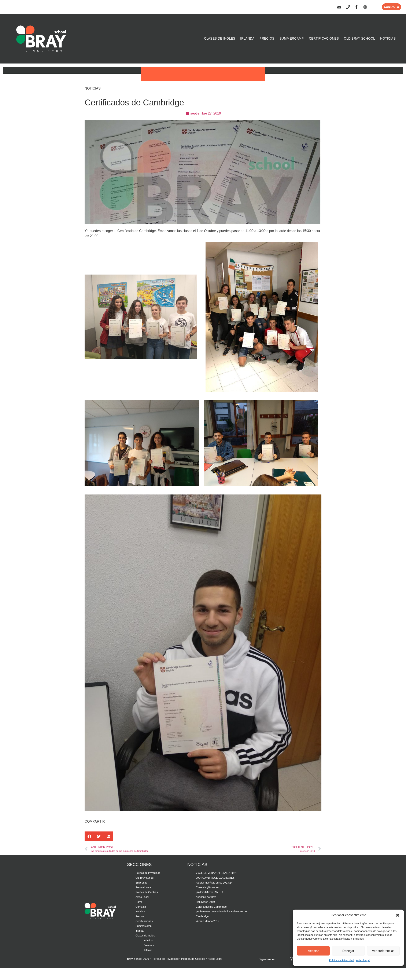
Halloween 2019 (205, 901)
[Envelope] (339, 7)
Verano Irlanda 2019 (207, 921)
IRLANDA (247, 38)
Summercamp (144, 926)
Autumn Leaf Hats (206, 897)
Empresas (141, 882)
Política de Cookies (147, 892)
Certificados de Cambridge (211, 906)
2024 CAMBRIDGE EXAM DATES (215, 877)
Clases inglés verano (208, 887)
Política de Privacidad (341, 960)
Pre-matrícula (143, 887)
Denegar (348, 951)
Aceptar (313, 951)
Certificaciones (144, 921)
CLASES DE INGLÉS (219, 38)
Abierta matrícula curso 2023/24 (214, 882)
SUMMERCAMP (292, 38)
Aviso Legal (363, 960)
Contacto (141, 906)
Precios (140, 916)
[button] (397, 915)
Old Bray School (145, 877)
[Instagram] (365, 7)
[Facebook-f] (356, 7)
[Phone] (348, 7)
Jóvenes (149, 945)
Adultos (148, 940)
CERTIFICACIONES (324, 38)
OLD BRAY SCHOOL (359, 38)
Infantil (148, 950)
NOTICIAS (388, 38)
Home (139, 901)
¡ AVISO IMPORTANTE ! (209, 892)
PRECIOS (266, 38)
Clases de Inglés (145, 935)
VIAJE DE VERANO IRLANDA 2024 (216, 872)
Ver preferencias (383, 951)
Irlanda (140, 930)
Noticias (140, 911)
